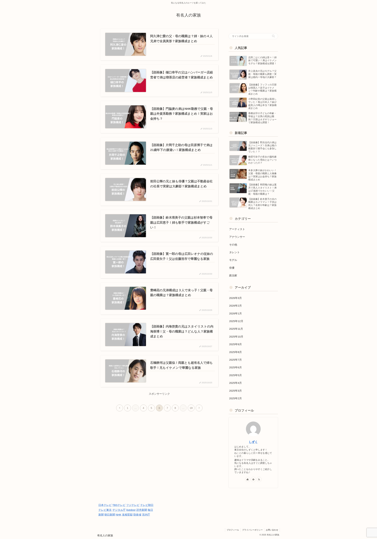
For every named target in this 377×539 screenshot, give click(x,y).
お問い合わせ (272, 530)
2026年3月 (235, 298)
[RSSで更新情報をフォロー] (259, 479)
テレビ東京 (105, 509)
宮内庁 (146, 514)
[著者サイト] (247, 479)
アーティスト (237, 229)
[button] (273, 36)
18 (191, 407)
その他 (233, 244)
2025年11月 (236, 328)
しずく (253, 441)
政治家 (233, 275)
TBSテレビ (118, 505)
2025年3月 (235, 390)
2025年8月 (235, 352)
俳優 (231, 267)
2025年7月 (235, 359)
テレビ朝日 (146, 505)
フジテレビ (132, 505)
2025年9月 (235, 344)
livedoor (131, 509)
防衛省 (137, 514)
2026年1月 (235, 313)
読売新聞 (141, 509)
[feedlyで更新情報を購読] (253, 479)
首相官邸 (127, 514)
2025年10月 (236, 336)
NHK (118, 514)
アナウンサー (237, 236)
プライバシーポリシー (252, 530)
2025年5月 (235, 375)
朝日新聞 (109, 514)
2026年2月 (235, 305)
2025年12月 (236, 321)
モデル (233, 260)
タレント (234, 252)
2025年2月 (235, 398)
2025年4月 (235, 382)
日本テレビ (105, 505)
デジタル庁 (119, 509)
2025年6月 (235, 367)
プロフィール (233, 530)
